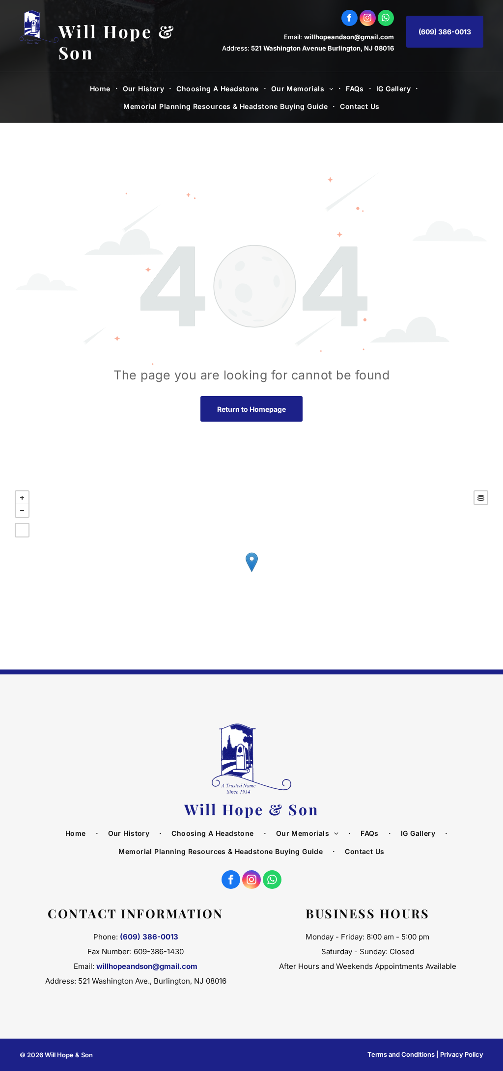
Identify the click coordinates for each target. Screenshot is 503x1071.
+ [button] (22, 497)
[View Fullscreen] (22, 530)
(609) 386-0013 (149, 936)
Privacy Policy (461, 1054)
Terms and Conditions (401, 1054)
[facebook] (349, 19)
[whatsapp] (386, 19)
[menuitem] (101, 89)
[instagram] (368, 19)
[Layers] (481, 497)
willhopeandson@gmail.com (349, 37)
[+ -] (251, 572)
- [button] (22, 510)
